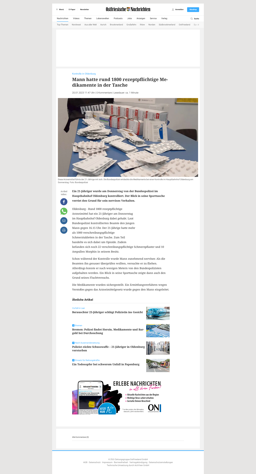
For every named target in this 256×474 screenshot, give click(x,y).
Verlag (164, 18)
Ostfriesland (184, 24)
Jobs (129, 18)
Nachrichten (62, 18)
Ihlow (142, 24)
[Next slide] (195, 25)
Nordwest (76, 24)
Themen (88, 18)
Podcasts (118, 18)
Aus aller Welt (90, 24)
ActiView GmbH (142, 465)
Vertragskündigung (138, 462)
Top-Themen (62, 24)
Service (153, 18)
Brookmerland (116, 24)
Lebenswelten (102, 18)
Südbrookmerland (167, 24)
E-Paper (72, 9)
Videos (76, 18)
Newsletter (84, 9)
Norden (151, 24)
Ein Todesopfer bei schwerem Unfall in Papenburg (105, 364)
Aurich (103, 24)
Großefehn (131, 24)
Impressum (107, 462)
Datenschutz (95, 462)
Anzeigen (141, 18)
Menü (61, 9)
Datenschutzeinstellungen (161, 462)
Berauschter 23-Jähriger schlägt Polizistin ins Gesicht (107, 312)
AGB (85, 462)
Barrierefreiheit (121, 462)
